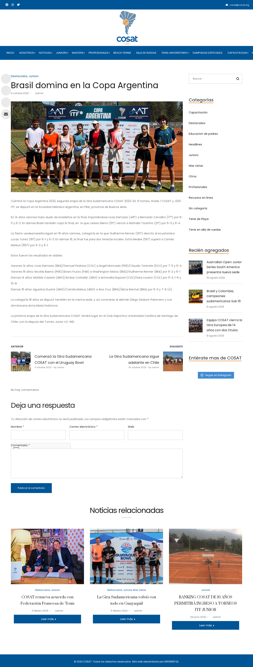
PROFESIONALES (98, 53)
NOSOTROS (26, 53)
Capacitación (198, 112)
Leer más (47, 619)
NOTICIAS (45, 53)
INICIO (10, 53)
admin (37, 93)
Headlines (195, 144)
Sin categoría (198, 208)
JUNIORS (61, 53)
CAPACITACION (237, 53)
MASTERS (77, 53)
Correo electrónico (83, 427)
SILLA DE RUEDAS (146, 53)
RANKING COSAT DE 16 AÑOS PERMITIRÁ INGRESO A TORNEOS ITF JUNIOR (205, 603)
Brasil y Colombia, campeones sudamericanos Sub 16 (224, 296)
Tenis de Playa (199, 219)
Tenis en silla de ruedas (205, 230)
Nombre (17, 427)
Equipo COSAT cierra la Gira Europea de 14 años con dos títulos (224, 325)
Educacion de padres (203, 134)
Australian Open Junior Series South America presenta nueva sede (224, 267)
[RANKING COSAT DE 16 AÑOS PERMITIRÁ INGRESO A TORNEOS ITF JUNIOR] (205, 556)
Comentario (20, 445)
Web (131, 427)
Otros (192, 176)
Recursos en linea (201, 198)
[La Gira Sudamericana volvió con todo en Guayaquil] (126, 556)
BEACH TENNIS (122, 53)
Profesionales (198, 187)
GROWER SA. (171, 661)
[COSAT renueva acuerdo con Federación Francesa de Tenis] (47, 556)
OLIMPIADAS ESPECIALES (207, 53)
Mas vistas (196, 166)
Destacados (19, 76)
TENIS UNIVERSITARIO (174, 53)
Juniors (34, 76)
